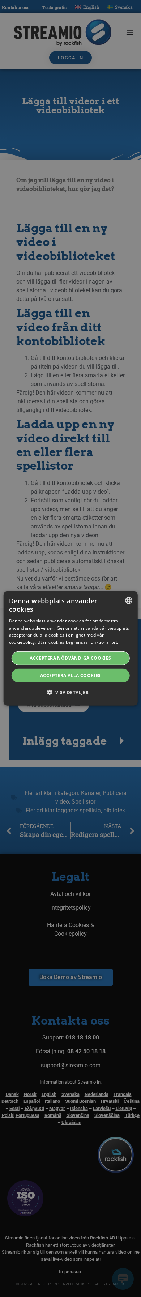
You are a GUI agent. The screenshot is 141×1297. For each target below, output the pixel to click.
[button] (70, 692)
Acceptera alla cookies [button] (70, 675)
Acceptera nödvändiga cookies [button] (70, 658)
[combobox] (128, 600)
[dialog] (71, 648)
